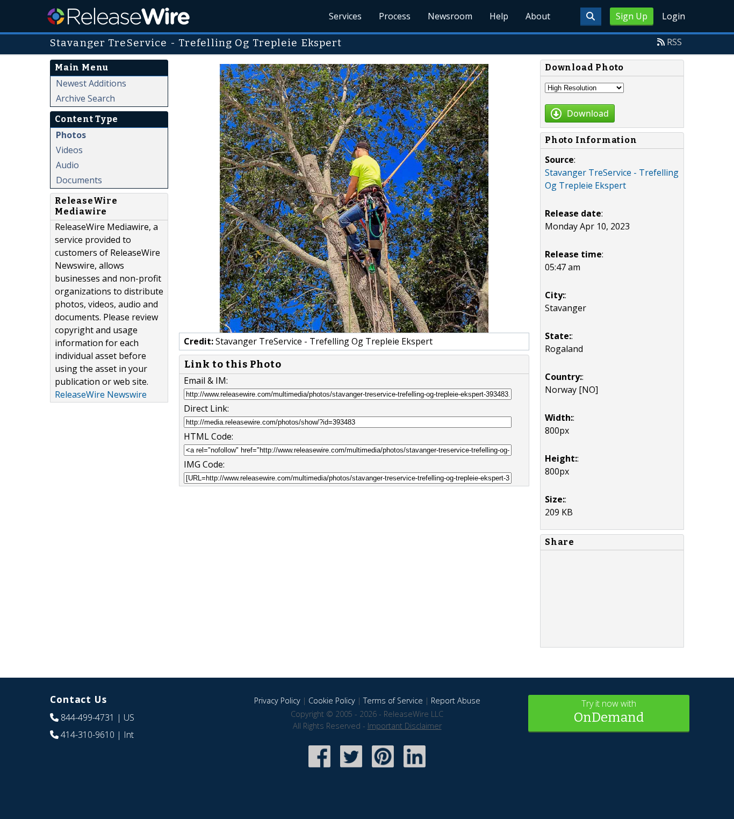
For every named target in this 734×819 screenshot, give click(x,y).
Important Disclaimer (405, 726)
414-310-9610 (87, 735)
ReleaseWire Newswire (101, 394)
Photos (71, 135)
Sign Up (631, 16)
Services (345, 16)
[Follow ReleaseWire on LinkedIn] (414, 768)
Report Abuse (455, 700)
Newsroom (450, 16)
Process (395, 16)
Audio (67, 165)
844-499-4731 (87, 717)
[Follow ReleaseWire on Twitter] (351, 768)
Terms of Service (393, 700)
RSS (674, 42)
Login (673, 16)
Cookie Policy (331, 700)
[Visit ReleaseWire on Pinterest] (383, 768)
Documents (79, 180)
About (538, 16)
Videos (69, 150)
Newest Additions (91, 83)
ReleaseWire (118, 16)
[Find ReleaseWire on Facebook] (319, 768)
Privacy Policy (277, 700)
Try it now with (609, 711)
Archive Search (85, 98)
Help (499, 16)
